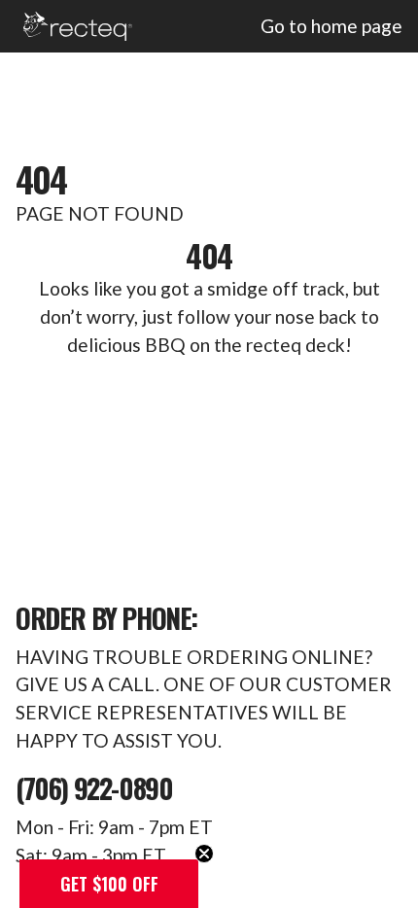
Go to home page (331, 26)
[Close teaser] (204, 853)
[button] (108, 883)
